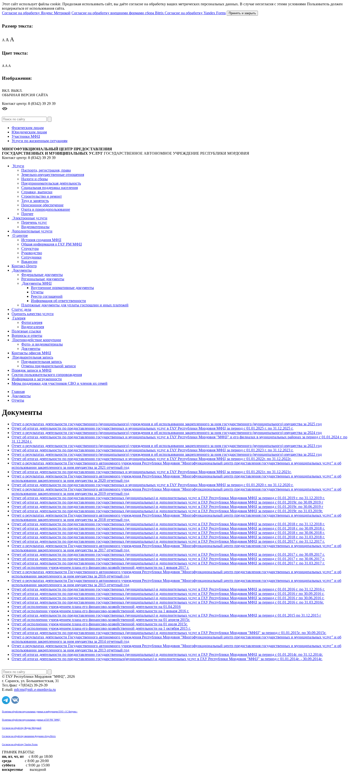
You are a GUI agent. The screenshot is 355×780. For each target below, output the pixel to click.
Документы (21, 396)
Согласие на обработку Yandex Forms (195, 13)
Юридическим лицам (29, 132)
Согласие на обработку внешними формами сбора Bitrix (118, 13)
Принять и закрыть (242, 13)
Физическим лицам (28, 128)
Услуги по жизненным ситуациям (39, 141)
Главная (18, 392)
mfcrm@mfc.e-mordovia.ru (35, 689)
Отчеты (18, 400)
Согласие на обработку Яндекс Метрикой (36, 13)
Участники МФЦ (26, 136)
